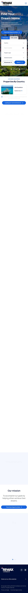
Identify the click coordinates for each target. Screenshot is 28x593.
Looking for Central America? (13, 103)
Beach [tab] (23, 117)
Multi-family (4, 69)
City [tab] (16, 117)
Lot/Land (15, 69)
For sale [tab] (5, 38)
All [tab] (3, 117)
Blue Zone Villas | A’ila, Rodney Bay (12, 324)
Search (19, 62)
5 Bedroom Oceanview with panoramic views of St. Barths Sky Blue (14, 395)
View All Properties (13, 446)
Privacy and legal (5, 590)
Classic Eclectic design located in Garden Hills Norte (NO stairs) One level (12, 176)
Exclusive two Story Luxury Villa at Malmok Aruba (12, 358)
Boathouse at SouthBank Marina (12, 140)
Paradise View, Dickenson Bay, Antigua (14, 431)
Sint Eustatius (19, 87)
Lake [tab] (10, 117)
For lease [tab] (14, 38)
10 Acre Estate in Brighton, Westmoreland (10, 290)
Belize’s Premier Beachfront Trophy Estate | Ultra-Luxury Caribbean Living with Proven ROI (13, 216)
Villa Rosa (5, 251)
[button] (8, 98)
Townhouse (24, 69)
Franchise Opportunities (11, 32)
